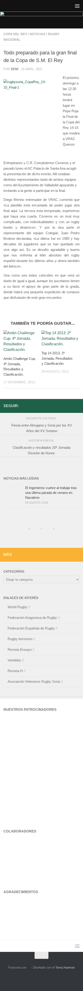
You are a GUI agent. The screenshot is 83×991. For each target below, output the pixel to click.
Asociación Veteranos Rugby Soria (34, 681)
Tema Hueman (65, 967)
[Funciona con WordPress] (28, 967)
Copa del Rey (15, 34)
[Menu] (77, 6)
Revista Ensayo (20, 649)
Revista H (15, 671)
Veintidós (14, 660)
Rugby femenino (20, 639)
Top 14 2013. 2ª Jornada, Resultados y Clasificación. (57, 358)
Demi (14, 69)
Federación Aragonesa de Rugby (32, 618)
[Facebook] (77, 405)
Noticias (37, 34)
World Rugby (17, 607)
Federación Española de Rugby (31, 628)
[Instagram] (69, 405)
